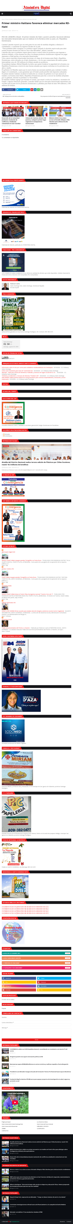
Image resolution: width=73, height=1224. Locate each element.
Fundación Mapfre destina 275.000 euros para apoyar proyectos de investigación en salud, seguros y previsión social (40, 1080)
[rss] (19, 982)
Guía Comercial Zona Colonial (45, 1124)
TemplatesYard (15, 1221)
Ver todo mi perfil (14, 287)
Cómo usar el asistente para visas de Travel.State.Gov (17, 371)
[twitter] (54, 978)
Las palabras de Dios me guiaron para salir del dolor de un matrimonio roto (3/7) (25, 913)
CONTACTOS (5, 1131)
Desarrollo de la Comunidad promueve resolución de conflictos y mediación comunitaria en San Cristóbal (11, 120)
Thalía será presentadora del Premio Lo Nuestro (16, 628)
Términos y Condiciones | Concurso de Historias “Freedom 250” (20, 376)
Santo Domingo (8, 342)
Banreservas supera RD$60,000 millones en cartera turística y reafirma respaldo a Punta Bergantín (39, 1064)
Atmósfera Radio (7, 586)
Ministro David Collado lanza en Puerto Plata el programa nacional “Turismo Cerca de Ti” (27, 594)
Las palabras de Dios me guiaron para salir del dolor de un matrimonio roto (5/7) (25, 910)
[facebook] (19, 978)
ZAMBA (4, 1128)
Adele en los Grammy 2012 (35, 953)
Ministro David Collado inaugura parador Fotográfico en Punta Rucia (21, 560)
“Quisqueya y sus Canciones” (35, 968)
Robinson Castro (7, 30)
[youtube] (19, 989)
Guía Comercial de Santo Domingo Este (12, 1124)
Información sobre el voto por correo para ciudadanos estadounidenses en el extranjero (27, 367)
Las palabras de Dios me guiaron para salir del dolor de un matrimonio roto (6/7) (25, 908)
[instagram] (19, 986)
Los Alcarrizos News (42, 1122)
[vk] (54, 986)
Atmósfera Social (7, 619)
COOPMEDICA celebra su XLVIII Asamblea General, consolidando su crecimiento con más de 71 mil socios (38, 1050)
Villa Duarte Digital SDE (8, 552)
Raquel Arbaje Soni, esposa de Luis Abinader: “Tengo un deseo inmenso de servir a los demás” (38, 1197)
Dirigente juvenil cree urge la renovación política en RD (26, 1056)
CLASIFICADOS (41, 1128)
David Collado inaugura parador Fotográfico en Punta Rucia (19, 577)
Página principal (6, 1122)
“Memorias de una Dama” (35, 963)
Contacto (69, 1221)
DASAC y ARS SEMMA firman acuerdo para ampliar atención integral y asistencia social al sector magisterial (33, 611)
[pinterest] (54, 982)
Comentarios (8, 436)
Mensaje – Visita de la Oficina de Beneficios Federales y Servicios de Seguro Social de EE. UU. (29, 372)
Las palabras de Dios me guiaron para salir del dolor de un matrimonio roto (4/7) (25, 911)
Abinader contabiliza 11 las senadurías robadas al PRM (26, 1212)
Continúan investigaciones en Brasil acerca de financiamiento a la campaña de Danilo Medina (38, 1204)
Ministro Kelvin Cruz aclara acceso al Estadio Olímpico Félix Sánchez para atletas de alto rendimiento (59, 120)
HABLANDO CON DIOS (43, 1126)
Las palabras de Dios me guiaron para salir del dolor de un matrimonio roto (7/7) (25, 906)
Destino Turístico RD (8, 569)
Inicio (3, 19)
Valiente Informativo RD (9, 602)
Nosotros (62, 1221)
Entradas (7, 434)
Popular (4, 1008)
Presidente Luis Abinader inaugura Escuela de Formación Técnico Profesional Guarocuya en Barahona (40, 1071)
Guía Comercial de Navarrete (9, 1126)
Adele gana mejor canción (35, 958)
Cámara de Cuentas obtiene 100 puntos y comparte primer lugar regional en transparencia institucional (36, 120)
